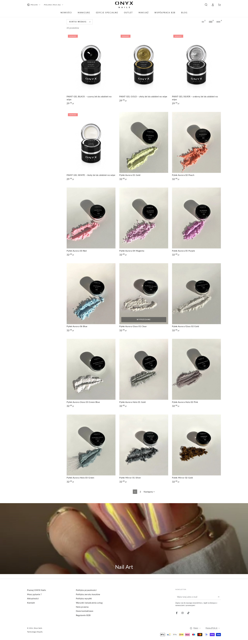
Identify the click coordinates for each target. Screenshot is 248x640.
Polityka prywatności (86, 590)
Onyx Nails (38, 628)
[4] (218, 21)
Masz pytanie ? (34, 594)
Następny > (149, 491)
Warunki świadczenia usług (89, 602)
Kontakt (31, 602)
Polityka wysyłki (84, 598)
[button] (206, 5)
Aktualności (33, 598)
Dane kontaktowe (84, 611)
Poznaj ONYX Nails (36, 590)
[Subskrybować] (219, 597)
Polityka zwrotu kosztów (88, 594)
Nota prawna (82, 607)
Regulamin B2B (83, 615)
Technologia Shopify (34, 632)
